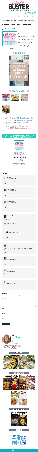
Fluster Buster (19, 5)
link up (11, 167)
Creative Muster (8, 166)
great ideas (7, 48)
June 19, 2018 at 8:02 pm (11, 178)
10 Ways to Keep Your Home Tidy (14, 87)
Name (3, 308)
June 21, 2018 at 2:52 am (11, 271)
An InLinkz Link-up (5, 130)
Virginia (8, 177)
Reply (5, 183)
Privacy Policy (26, 450)
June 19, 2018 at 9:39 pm (11, 217)
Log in (22, 450)
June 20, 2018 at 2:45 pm (11, 246)
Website (3, 318)
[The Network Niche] (19, 446)
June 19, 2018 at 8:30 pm (11, 190)
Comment (4, 298)
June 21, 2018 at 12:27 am (11, 259)
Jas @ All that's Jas (10, 189)
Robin (10, 231)
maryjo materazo (10, 258)
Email (3, 313)
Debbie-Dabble (10, 201)
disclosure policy (18, 29)
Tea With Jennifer (10, 215)
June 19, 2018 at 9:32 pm (11, 202)
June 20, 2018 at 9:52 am (13, 232)
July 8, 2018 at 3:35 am (11, 283)
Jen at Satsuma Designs (11, 244)
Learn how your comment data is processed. (23, 328)
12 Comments (13, 28)
